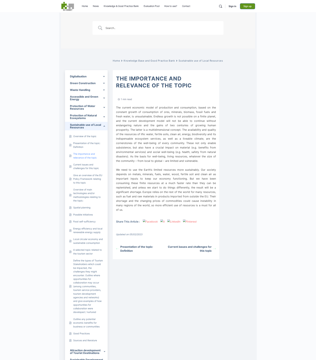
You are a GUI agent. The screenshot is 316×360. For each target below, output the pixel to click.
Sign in (232, 6)
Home (116, 60)
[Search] (220, 6)
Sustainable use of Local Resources (201, 60)
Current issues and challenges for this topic (190, 248)
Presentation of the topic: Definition (136, 248)
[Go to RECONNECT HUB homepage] (67, 6)
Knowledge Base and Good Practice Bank (149, 60)
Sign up (247, 6)
